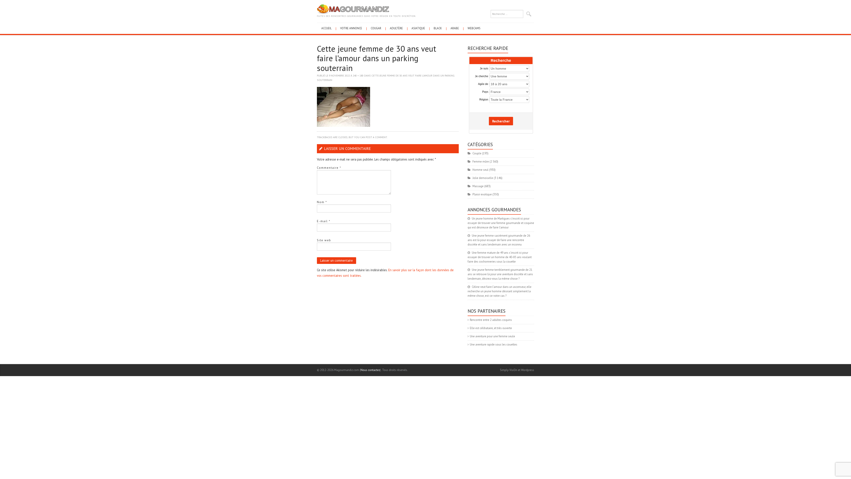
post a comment (376, 137)
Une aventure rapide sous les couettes (493, 344)
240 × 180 (358, 75)
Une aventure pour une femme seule (492, 336)
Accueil (326, 28)
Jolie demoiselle (482, 178)
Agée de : (484, 84)
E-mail (323, 221)
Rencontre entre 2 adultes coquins (491, 320)
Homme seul (480, 170)
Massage (478, 186)
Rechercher (501, 121)
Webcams (474, 28)
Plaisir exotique (482, 194)
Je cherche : (482, 76)
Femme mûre (480, 161)
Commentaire (329, 168)
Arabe (455, 28)
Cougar (376, 28)
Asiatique (418, 28)
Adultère (396, 28)
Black (438, 28)
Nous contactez (370, 370)
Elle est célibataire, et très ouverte (491, 328)
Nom (322, 202)
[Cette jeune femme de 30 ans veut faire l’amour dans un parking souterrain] (343, 106)
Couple (476, 153)
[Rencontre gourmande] (353, 9)
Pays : (486, 91)
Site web (324, 240)
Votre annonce (351, 28)
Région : (484, 99)
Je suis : (485, 68)
